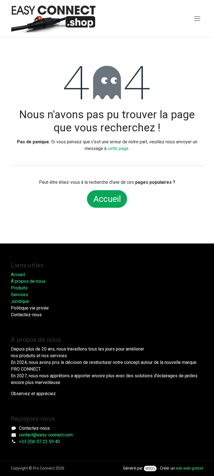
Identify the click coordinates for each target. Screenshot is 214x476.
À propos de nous (28, 281)
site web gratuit (189, 468)
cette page (118, 148)
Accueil (107, 199)
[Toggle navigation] (197, 18)
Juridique (20, 301)
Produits (19, 288)
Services (19, 294)
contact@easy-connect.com (46, 435)
